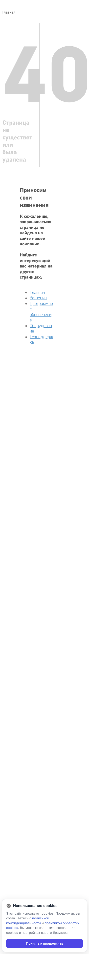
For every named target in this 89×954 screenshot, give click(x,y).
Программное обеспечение (41, 312)
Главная (37, 292)
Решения (38, 298)
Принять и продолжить (44, 943)
